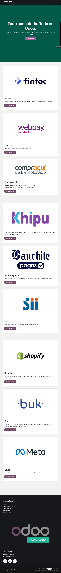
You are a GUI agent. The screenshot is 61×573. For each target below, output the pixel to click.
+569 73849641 (10, 556)
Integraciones (7, 508)
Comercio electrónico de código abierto (46, 571)
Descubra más (10, 105)
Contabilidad (6, 510)
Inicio (4, 504)
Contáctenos (30, 38)
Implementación (8, 506)
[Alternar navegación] (56, 2)
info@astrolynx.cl (10, 555)
